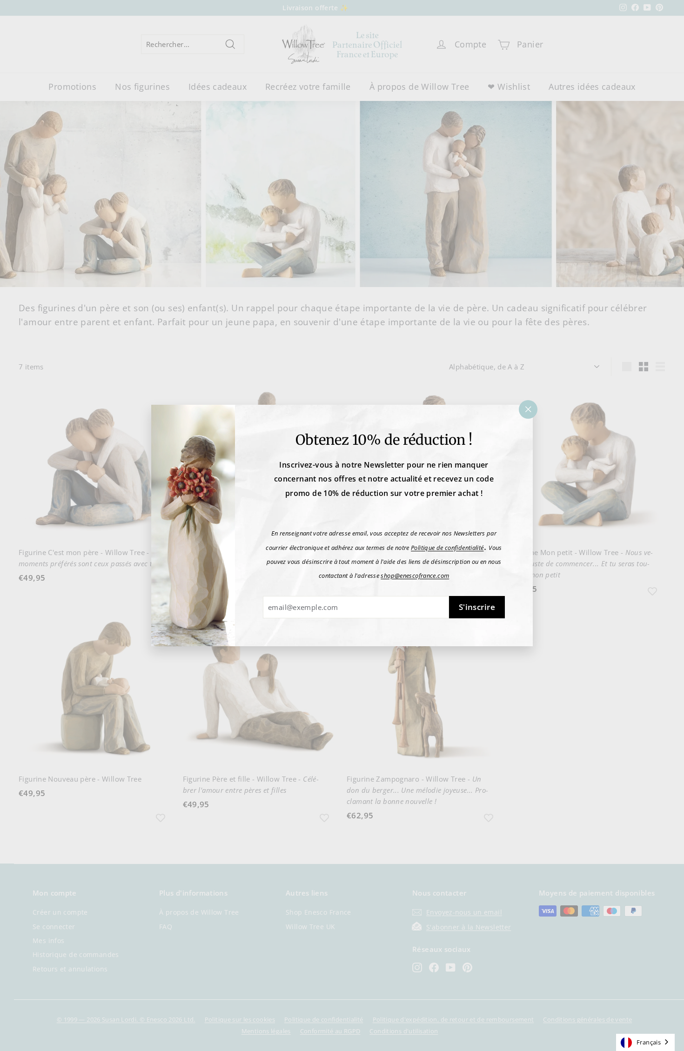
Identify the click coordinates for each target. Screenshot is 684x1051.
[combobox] (645, 1042)
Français (649, 1042)
